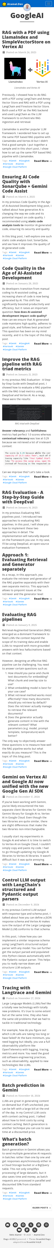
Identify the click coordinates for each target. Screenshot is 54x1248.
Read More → (43, 161)
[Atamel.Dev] (27, 7)
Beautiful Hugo (43, 1239)
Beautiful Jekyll (34, 1242)
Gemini (20, 163)
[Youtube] (19, 1229)
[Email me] (7, 1224)
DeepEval (8, 395)
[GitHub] (23, 1224)
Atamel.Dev (15, 4)
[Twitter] (31, 1224)
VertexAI (8, 163)
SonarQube (41, 240)
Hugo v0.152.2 (10, 1239)
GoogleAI (25, 160)
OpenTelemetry (12, 1049)
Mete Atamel (15, 1234)
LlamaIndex (9, 129)
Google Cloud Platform (15, 166)
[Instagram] (46, 1224)
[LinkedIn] (38, 1224)
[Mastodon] (27, 1229)
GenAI (13, 160)
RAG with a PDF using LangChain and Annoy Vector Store (26, 98)
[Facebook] (15, 1224)
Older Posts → (41, 1207)
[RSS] (35, 1229)
